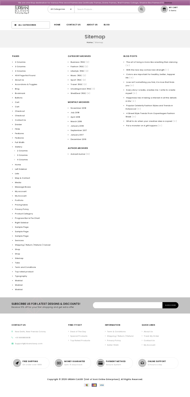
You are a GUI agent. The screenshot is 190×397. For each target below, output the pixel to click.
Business (75, 62)
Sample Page (22, 227)
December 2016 (78, 139)
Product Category (24, 213)
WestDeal (75, 93)
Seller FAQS (113, 345)
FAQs (17, 129)
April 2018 (75, 117)
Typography (21, 276)
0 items (172, 10)
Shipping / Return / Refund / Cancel (33, 245)
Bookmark (20, 93)
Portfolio (19, 200)
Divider (18, 124)
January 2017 (77, 134)
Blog (107, 24)
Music (73, 75)
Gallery (18, 146)
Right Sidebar (22, 222)
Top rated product (24, 271)
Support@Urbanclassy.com (28, 343)
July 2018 (75, 112)
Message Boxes (23, 187)
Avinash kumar (78, 154)
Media (18, 182)
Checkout (20, 111)
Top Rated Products (80, 340)
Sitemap (19, 258)
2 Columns (20, 62)
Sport (73, 80)
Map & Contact (22, 178)
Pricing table (21, 204)
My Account (21, 196)
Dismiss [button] (168, 2)
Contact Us (73, 24)
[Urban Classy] (22, 10)
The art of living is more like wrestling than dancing (151, 62)
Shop (17, 249)
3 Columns (20, 66)
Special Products (78, 336)
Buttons (19, 97)
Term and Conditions (25, 267)
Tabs (17, 262)
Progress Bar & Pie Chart (27, 218)
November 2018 (78, 108)
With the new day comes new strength (145, 70)
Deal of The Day (78, 331)
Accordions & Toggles (26, 84)
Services (19, 240)
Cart (17, 102)
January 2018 (77, 126)
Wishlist (19, 280)
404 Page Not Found (25, 75)
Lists (17, 173)
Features (19, 133)
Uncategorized (78, 89)
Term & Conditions (116, 331)
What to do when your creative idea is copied (149, 121)
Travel (74, 84)
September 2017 (79, 130)
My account (21, 191)
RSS (83, 62)
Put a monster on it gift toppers (142, 125)
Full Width (19, 142)
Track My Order (151, 336)
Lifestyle (75, 71)
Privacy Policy (22, 209)
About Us (92, 24)
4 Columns (20, 71)
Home (57, 24)
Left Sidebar (21, 169)
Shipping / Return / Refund (120, 336)
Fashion (74, 66)
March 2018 (76, 121)
